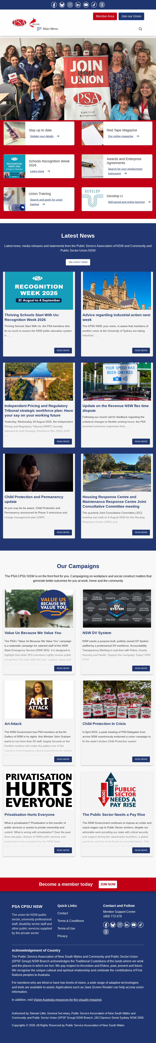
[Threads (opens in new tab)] (102, 5)
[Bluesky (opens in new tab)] (62, 5)
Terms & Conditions (70, 920)
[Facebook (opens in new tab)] (54, 5)
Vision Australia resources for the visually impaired (67, 999)
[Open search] (140, 29)
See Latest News (78, 262)
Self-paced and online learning (126, 201)
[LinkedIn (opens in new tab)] (78, 5)
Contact (62, 913)
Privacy (62, 936)
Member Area (105, 16)
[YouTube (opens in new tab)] (86, 5)
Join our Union (131, 16)
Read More (63, 350)
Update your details (41, 136)
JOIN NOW (107, 884)
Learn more (37, 171)
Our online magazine (120, 136)
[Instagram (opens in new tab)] (70, 5)
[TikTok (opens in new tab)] (94, 5)
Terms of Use (66, 928)
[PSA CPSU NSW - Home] (26, 23)
